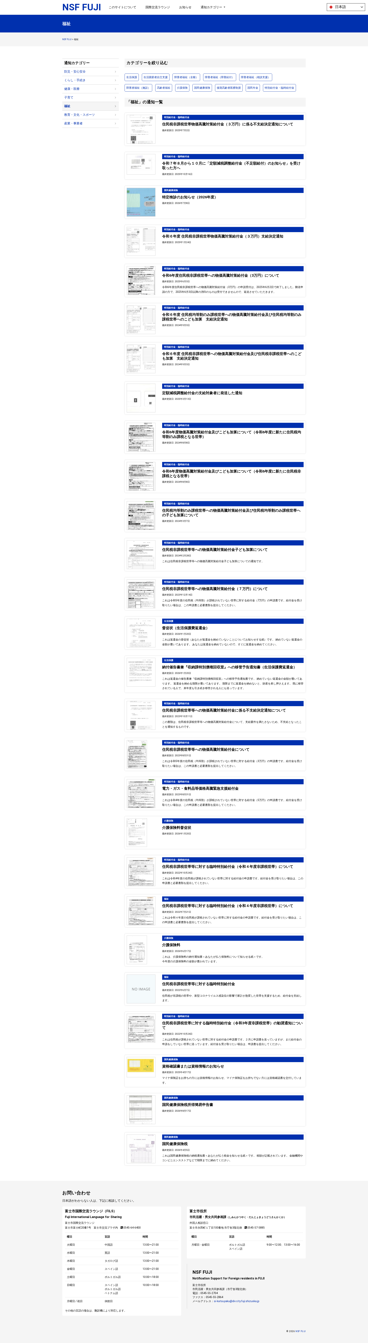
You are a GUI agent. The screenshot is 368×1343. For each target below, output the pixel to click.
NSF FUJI (81, 7)
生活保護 (131, 77)
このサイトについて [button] (122, 7)
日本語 (340, 7)
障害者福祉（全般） (186, 77)
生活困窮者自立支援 (156, 77)
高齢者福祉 (163, 87)
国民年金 (252, 87)
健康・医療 (72, 89)
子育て (68, 97)
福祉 (67, 106)
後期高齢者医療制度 (229, 87)
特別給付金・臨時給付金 (279, 87)
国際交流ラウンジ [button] (157, 7)
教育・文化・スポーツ (79, 115)
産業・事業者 (73, 123)
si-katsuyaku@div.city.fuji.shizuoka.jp (236, 1301)
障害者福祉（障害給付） (219, 77)
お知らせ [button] (185, 7)
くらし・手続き (75, 80)
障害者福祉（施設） (138, 87)
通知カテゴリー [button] (212, 7)
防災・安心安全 (75, 71)
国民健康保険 (202, 87)
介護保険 (182, 87)
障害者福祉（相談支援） (255, 77)
